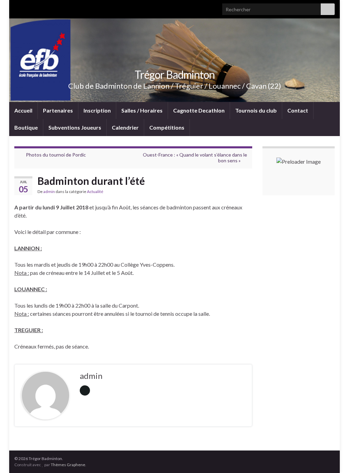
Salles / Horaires (142, 110)
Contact (297, 110)
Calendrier (125, 127)
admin (49, 191)
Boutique (26, 127)
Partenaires (58, 110)
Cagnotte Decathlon (199, 110)
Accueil (23, 110)
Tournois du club (256, 110)
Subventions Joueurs (74, 127)
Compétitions (166, 127)
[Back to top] (333, 457)
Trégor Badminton (175, 74)
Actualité (95, 191)
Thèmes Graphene (68, 464)
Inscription (97, 110)
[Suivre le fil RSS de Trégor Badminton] (17, 7)
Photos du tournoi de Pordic (56, 155)
